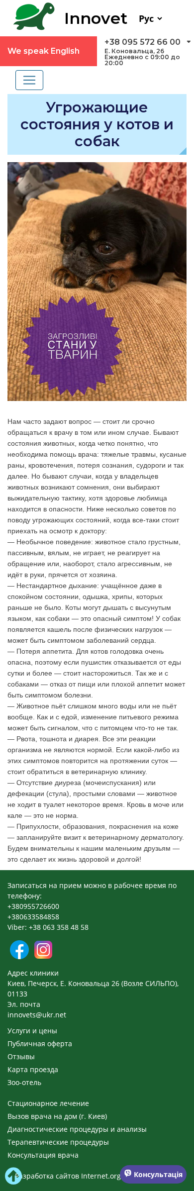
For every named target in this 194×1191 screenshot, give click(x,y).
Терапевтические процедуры (58, 1142)
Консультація (157, 1174)
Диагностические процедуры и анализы (77, 1129)
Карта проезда (32, 1069)
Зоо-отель (24, 1082)
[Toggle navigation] (29, 80)
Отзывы (21, 1056)
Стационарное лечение (48, 1103)
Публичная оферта (39, 1043)
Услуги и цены (32, 1030)
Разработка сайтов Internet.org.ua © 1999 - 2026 (97, 1176)
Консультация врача (43, 1155)
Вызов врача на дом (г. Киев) (57, 1116)
